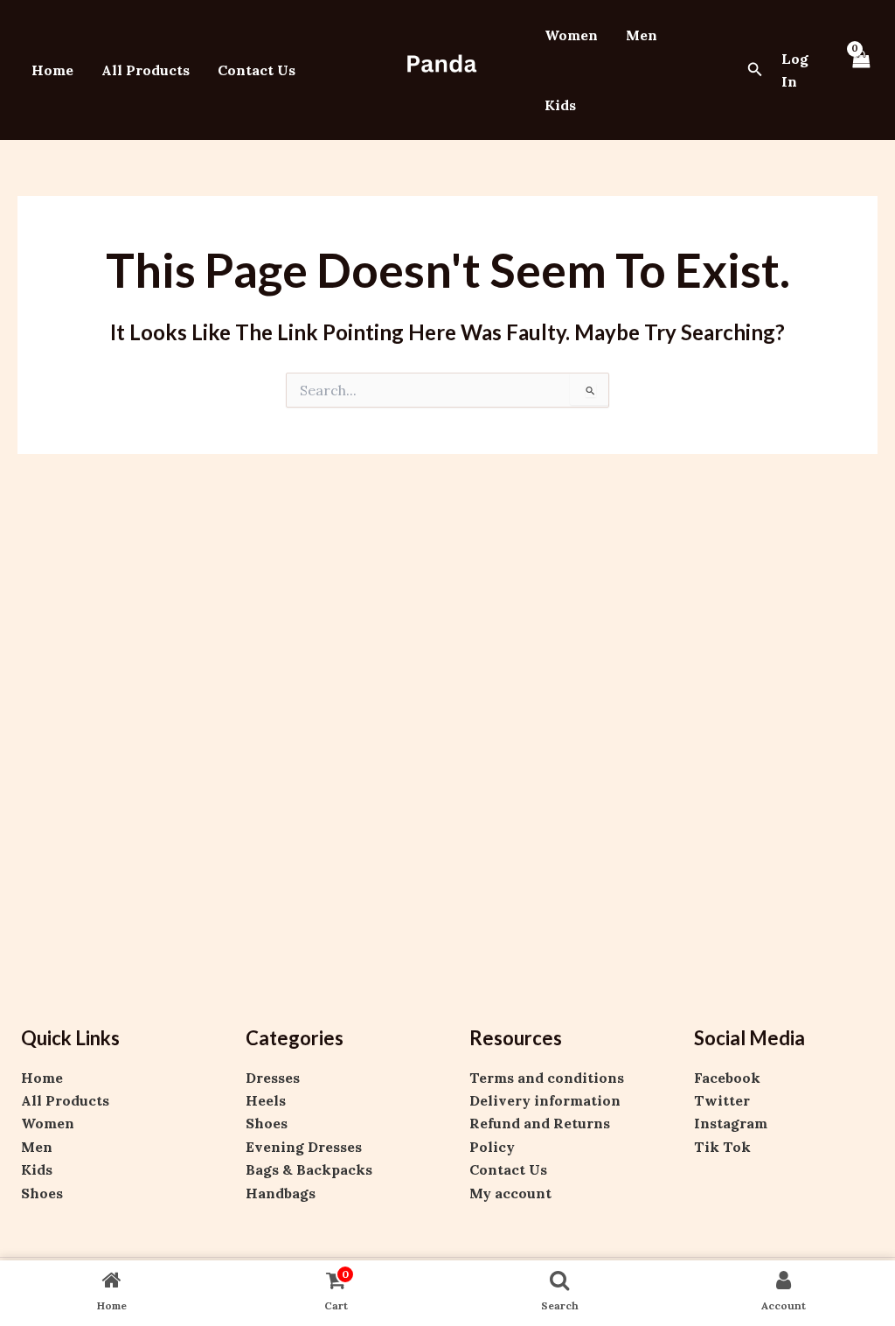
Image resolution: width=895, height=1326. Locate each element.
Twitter (722, 1100)
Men (641, 35)
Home (52, 70)
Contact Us (256, 70)
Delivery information (545, 1100)
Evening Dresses (304, 1146)
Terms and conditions (546, 1077)
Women (571, 35)
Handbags (281, 1193)
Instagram (730, 1123)
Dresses (273, 1077)
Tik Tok (722, 1146)
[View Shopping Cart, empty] (861, 70)
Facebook (727, 1077)
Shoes (42, 1193)
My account (510, 1193)
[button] (755, 70)
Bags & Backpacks (309, 1169)
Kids (560, 105)
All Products (145, 70)
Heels (266, 1100)
